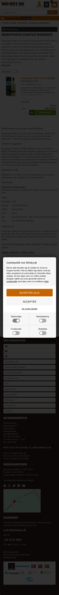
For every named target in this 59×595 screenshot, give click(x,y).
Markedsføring (42, 316)
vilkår (46, 281)
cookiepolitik (11, 281)
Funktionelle (16, 328)
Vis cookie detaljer (29, 308)
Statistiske (42, 328)
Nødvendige (16, 316)
